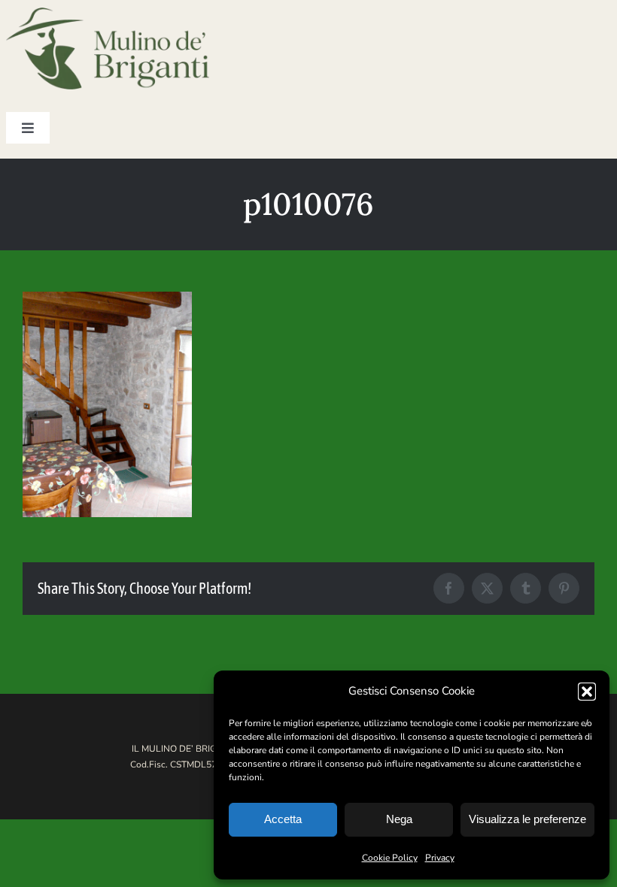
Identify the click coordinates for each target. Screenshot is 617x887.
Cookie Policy (390, 858)
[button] (586, 691)
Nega (399, 819)
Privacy (439, 858)
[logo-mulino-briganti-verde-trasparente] (107, 14)
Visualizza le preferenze (527, 819)
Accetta (283, 819)
